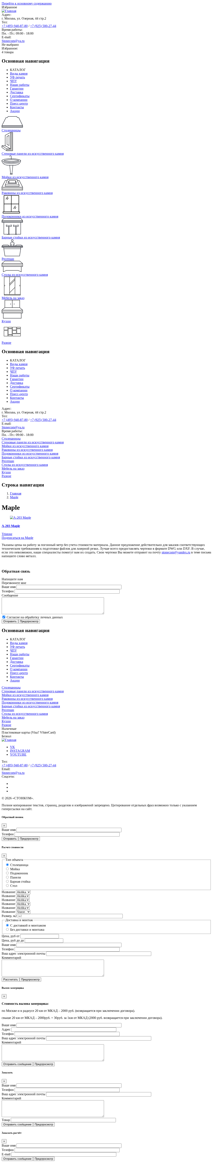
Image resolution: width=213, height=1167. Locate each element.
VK (12, 747)
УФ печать (17, 77)
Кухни (6, 472)
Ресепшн (8, 461)
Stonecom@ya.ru (13, 41)
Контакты (17, 107)
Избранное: (10, 48)
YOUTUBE (18, 754)
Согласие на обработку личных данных (35, 617)
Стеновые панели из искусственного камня (33, 442)
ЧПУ (13, 81)
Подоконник (19, 873)
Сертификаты (20, 96)
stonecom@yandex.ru (176, 552)
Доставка (16, 92)
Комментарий (11, 957)
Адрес (6, 1029)
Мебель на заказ (13, 468)
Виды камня (18, 73)
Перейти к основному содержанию (27, 3)
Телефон (8, 591)
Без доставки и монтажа (27, 929)
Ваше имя (9, 587)
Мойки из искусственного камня (25, 446)
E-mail (6, 1154)
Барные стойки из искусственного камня (31, 457)
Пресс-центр (19, 103)
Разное (6, 476)
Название (8, 892)
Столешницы (11, 438)
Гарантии (17, 88)
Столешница (19, 865)
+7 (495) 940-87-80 (15, 26)
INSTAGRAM (20, 750)
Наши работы (19, 85)
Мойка (15, 869)
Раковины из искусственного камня (27, 450)
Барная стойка (20, 881)
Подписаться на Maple (17, 538)
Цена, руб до (11, 940)
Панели (15, 877)
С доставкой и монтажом (28, 925)
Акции (15, 111)
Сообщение (10, 595)
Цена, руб (9, 936)
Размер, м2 (9, 916)
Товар (6, 1120)
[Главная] (9, 11)
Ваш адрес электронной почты (23, 953)
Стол (13, 885)
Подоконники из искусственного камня (30, 453)
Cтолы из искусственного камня (25, 465)
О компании (18, 99)
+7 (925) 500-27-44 (43, 26)
